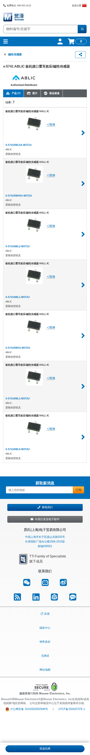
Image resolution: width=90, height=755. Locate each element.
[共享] (80, 54)
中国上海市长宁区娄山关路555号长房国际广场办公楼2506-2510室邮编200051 (45, 541)
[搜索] (82, 29)
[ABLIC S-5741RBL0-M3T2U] (83, 437)
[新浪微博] (63, 582)
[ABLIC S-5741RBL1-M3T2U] (83, 386)
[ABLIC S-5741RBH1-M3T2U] (83, 335)
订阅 (78, 490)
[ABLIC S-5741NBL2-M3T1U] (83, 234)
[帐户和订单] (60, 41)
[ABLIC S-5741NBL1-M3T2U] (83, 285)
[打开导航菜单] (5, 41)
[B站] (45, 582)
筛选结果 (45, 748)
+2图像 (51, 124)
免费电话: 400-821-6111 (19, 5)
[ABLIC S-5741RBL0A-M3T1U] (83, 133)
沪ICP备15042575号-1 (71, 709)
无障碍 (45, 655)
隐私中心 (45, 627)
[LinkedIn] (36, 597)
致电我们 (46, 507)
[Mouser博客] (72, 597)
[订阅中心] (54, 597)
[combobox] (41, 29)
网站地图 (45, 669)
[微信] (26, 582)
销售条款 (45, 641)
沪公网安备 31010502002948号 (28, 709)
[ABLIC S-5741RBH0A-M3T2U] (83, 183)
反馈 (47, 613)
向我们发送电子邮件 (46, 519)
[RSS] (17, 597)
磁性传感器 (15, 54)
